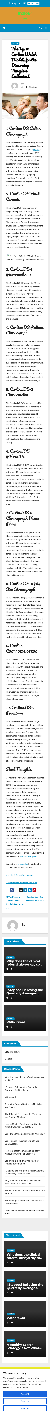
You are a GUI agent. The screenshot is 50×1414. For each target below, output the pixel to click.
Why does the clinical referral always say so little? (23, 964)
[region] (25, 1391)
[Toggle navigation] (45, 28)
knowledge (23, 864)
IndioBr (25, 13)
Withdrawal (15, 1022)
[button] (40, 28)
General (15, 43)
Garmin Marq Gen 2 (29, 856)
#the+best (33, 87)
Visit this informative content (19, 875)
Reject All (25, 1408)
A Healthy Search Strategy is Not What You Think (23, 1348)
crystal (36, 149)
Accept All (25, 1394)
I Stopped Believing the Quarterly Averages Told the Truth (24, 993)
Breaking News (12, 1052)
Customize (25, 1401)
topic (21, 882)
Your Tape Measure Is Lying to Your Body (25, 1134)
